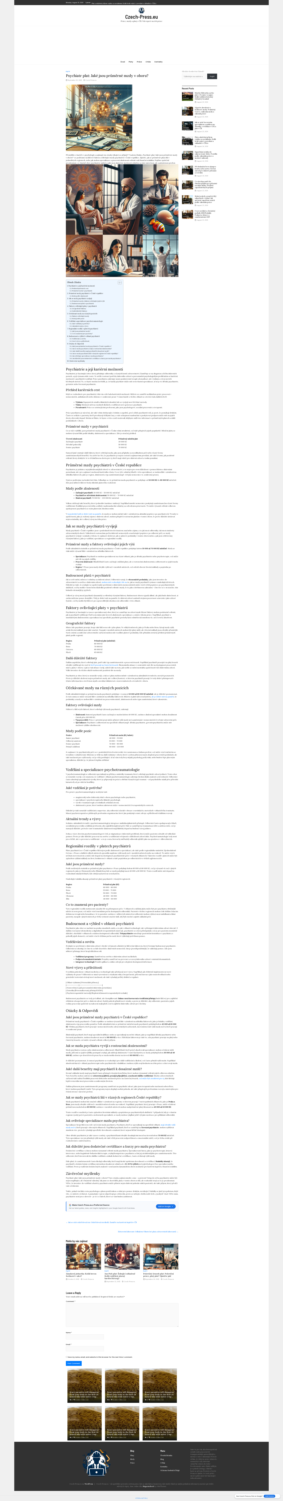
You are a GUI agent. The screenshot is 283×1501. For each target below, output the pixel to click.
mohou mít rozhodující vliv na (114, 582)
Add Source (269, 1496)
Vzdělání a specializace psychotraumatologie (86, 321)
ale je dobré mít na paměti (162, 697)
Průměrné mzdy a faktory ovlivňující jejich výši (88, 301)
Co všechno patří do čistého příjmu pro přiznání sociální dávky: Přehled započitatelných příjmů (206, 184)
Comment (70, 1301)
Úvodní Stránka (166, 1456)
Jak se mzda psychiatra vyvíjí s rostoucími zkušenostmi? (92, 349)
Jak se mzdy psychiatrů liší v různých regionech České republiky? (95, 354)
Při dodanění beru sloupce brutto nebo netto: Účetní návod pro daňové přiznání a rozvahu (205, 170)
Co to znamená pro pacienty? (82, 334)
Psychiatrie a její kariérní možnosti (81, 286)
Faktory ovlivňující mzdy (80, 316)
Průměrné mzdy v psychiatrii (82, 291)
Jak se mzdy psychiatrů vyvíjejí (80, 298)
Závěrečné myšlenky (77, 361)
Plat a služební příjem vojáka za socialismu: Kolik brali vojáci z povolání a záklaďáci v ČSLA (205, 140)
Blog (162, 1459)
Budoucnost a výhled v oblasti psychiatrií (84, 336)
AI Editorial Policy (141, 1498)
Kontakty (159, 62)
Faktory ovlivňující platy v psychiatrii (83, 306)
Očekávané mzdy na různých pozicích (83, 314)
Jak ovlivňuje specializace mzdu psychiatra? (88, 356)
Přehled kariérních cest (80, 288)
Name (69, 1332)
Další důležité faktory (79, 311)
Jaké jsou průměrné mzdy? (81, 331)
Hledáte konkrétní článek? (193, 71)
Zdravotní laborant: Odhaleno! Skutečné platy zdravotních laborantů (148, 1231)
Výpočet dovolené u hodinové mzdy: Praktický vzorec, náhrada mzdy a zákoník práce (122, 3)
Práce (139, 62)
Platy (131, 62)
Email (69, 1344)
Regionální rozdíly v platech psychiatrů (83, 329)
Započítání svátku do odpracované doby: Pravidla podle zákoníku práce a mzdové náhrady (206, 155)
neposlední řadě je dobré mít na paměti (84, 514)
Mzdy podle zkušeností (80, 296)
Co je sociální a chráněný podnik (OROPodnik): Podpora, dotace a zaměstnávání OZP (205, 214)
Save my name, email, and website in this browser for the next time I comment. (100, 1357)
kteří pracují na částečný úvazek (104, 665)
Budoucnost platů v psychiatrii (83, 303)
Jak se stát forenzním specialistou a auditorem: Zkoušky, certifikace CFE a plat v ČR (205, 125)
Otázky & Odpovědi (76, 344)
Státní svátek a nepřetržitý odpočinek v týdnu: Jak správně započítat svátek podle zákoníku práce (205, 199)
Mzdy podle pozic (78, 319)
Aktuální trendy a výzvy (80, 326)
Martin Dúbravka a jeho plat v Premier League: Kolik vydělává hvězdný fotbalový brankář (204, 96)
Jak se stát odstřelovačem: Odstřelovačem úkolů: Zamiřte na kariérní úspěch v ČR (101, 1222)
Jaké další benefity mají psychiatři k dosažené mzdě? (90, 351)
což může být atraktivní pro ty (151, 1078)
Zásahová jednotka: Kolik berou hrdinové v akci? (81, 1274)
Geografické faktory (79, 309)
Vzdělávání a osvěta (79, 339)
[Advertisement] (141, 42)
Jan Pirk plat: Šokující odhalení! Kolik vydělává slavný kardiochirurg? (120, 1276)
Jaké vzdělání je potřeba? (81, 324)
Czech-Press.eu (141, 16)
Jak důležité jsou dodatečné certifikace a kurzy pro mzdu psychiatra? (96, 358)
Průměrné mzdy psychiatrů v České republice (86, 293)
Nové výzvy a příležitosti (80, 341)
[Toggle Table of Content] (118, 283)
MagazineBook (148, 1486)
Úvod (122, 62)
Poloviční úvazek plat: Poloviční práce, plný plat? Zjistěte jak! (158, 1274)
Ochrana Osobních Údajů (170, 1470)
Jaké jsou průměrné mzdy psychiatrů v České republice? (92, 346)
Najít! (212, 76)
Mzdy (132, 1459)
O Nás (148, 62)
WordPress (89, 1484)
